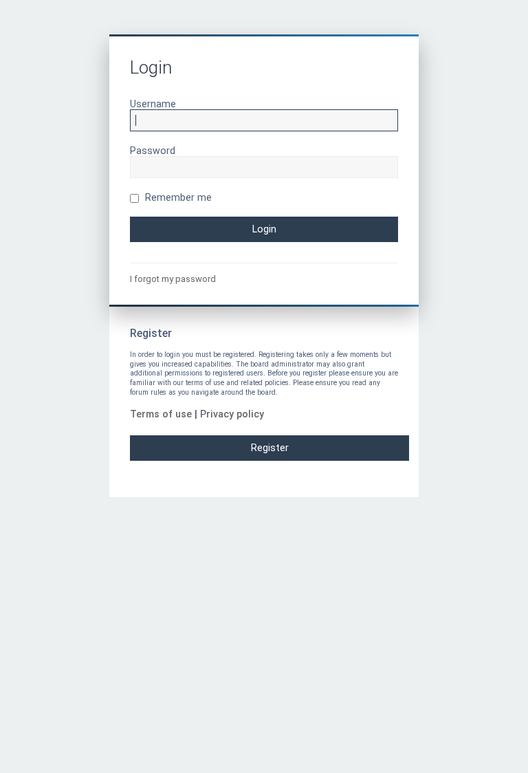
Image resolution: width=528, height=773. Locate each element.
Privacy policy (232, 414)
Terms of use (161, 414)
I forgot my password (173, 279)
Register (270, 447)
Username (153, 103)
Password (152, 150)
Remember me (177, 197)
